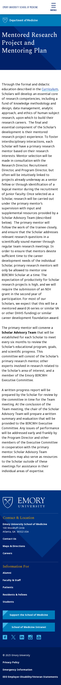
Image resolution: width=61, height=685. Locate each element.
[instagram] (30, 638)
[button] (29, 614)
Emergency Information (17, 669)
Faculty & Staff (12, 580)
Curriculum (50, 89)
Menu (53, 10)
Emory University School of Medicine (20, 7)
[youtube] (39, 638)
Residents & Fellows (15, 594)
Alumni (7, 572)
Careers (7, 553)
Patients (8, 587)
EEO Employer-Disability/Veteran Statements (30, 676)
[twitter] (13, 638)
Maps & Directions (14, 546)
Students (8, 601)
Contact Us (9, 538)
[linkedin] (22, 638)
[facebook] (5, 638)
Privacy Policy (11, 662)
